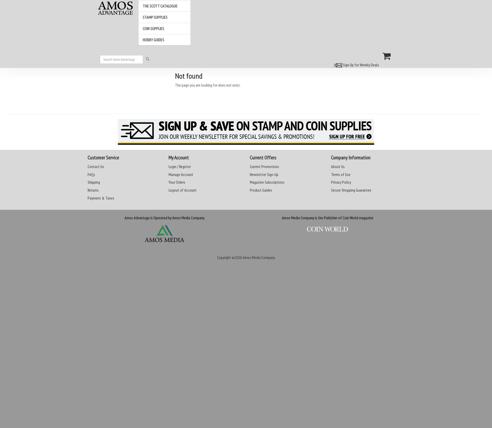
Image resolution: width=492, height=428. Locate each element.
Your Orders (177, 182)
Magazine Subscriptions (267, 182)
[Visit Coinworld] (327, 229)
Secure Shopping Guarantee (351, 190)
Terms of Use (341, 174)
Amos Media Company (259, 257)
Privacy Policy (341, 182)
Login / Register (180, 166)
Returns (93, 190)
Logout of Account (183, 190)
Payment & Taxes (101, 198)
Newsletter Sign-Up (264, 174)
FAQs (91, 174)
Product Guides (261, 190)
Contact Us (96, 166)
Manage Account (181, 174)
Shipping (94, 182)
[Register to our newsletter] (246, 132)
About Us (338, 166)
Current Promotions (264, 166)
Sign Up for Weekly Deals (360, 64)
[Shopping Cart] (387, 56)
